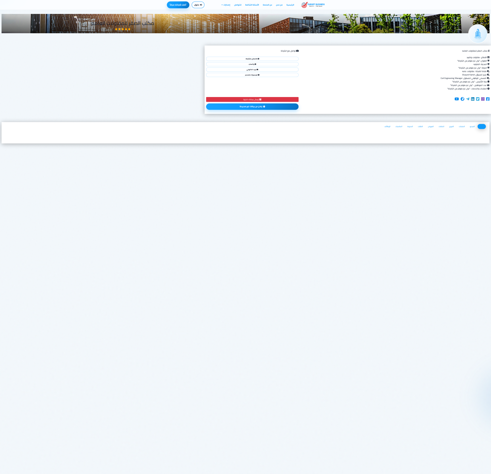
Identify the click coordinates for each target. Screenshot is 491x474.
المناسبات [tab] (398, 126)
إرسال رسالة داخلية (251, 99)
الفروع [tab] (451, 126)
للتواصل (237, 5)
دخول (196, 5)
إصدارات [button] (226, 5)
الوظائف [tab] (387, 126)
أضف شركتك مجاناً (178, 5)
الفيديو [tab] (472, 126)
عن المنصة (267, 5)
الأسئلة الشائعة (252, 5)
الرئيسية (290, 5)
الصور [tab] (482, 126)
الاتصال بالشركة (252, 58)
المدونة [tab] (410, 126)
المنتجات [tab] (462, 126)
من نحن (279, 5)
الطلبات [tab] (420, 126)
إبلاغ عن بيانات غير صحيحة (251, 106)
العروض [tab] (431, 126)
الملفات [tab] (441, 126)
